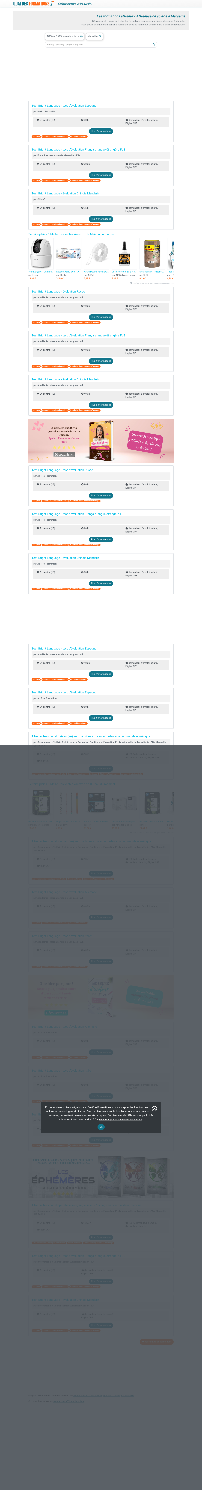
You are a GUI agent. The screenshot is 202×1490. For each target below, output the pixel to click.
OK (101, 1127)
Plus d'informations (101, 131)
